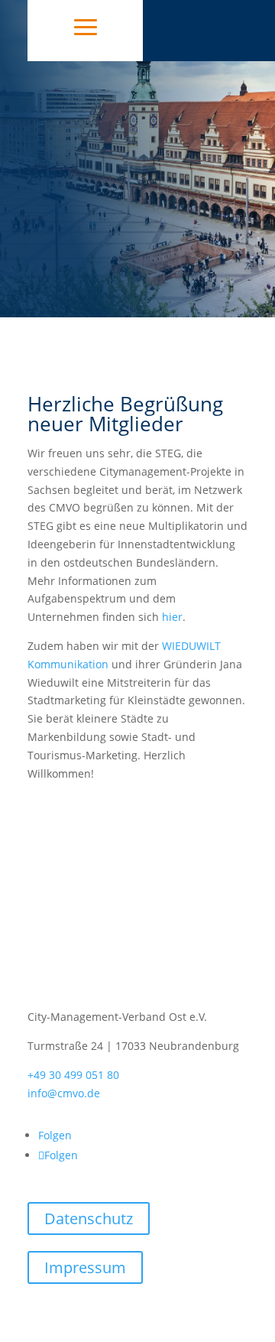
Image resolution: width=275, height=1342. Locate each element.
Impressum (85, 1267)
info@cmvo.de (64, 1093)
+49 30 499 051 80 (73, 1074)
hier (172, 616)
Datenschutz (88, 1218)
